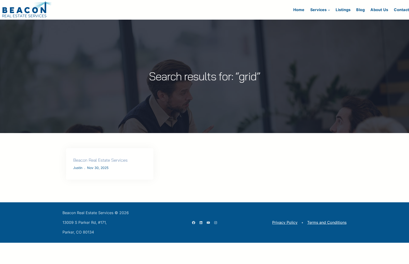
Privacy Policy (285, 222)
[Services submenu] (329, 10)
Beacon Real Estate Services (100, 160)
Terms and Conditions (327, 222)
